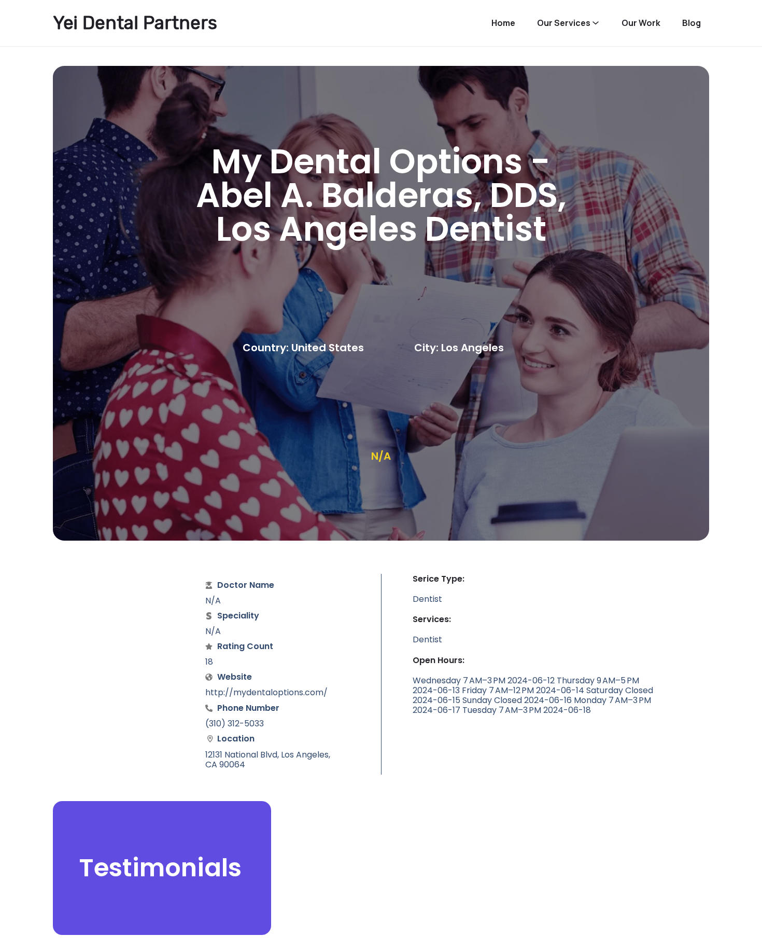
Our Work (641, 23)
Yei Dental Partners (135, 23)
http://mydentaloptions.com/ (266, 692)
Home (503, 23)
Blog (691, 23)
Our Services (563, 23)
